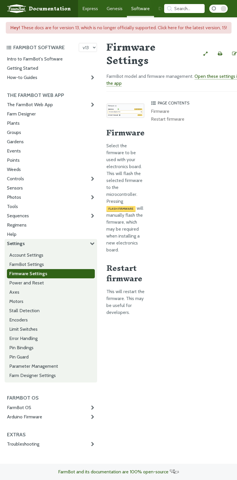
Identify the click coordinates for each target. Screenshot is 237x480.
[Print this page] (220, 54)
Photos (14, 197)
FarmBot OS (19, 407)
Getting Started (22, 68)
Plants (13, 123)
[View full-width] (205, 54)
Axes (14, 292)
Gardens (15, 141)
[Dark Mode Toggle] (218, 9)
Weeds (14, 169)
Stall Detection (24, 310)
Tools (12, 206)
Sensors (15, 188)
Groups (14, 132)
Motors (16, 301)
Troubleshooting (23, 444)
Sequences (18, 215)
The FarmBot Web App (30, 104)
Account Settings (26, 255)
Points (13, 160)
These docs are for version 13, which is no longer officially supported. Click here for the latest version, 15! (118, 27)
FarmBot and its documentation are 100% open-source (114, 472)
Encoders (18, 320)
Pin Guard (19, 357)
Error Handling (23, 338)
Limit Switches (23, 329)
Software (140, 8)
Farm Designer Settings (32, 375)
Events (14, 151)
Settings (16, 243)
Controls (15, 178)
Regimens (17, 225)
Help (11, 234)
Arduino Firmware (24, 417)
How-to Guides (22, 77)
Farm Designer (21, 114)
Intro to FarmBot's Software (35, 59)
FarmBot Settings (26, 264)
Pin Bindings (21, 347)
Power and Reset (26, 283)
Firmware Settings (28, 273)
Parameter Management (33, 366)
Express (90, 8)
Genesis (115, 8)
